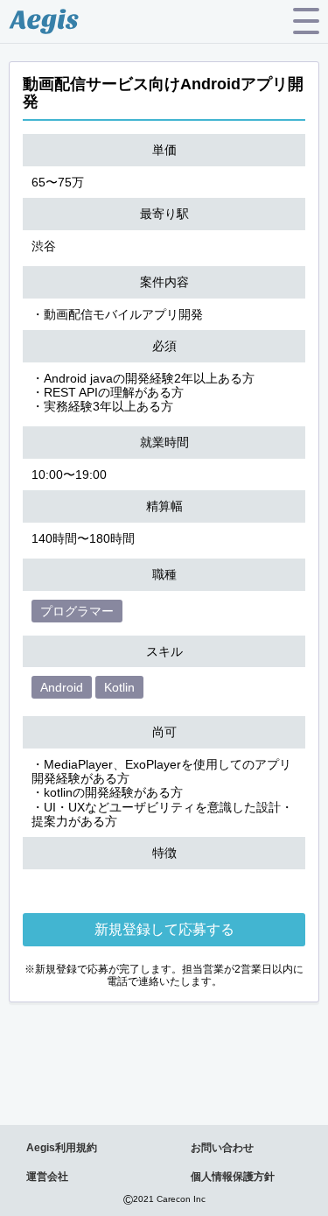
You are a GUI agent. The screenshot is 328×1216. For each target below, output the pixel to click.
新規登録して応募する (164, 929)
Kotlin (119, 687)
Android (61, 687)
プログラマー (77, 611)
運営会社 (47, 1176)
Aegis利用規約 (61, 1148)
